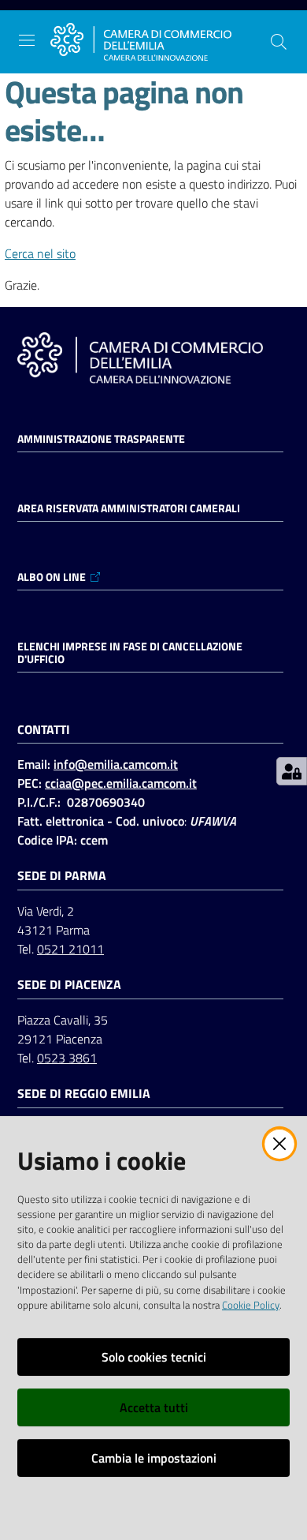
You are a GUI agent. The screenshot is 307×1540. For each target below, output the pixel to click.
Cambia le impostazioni (153, 1457)
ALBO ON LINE (51, 577)
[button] (278, 41)
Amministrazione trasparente (101, 439)
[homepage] (140, 42)
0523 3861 (67, 1057)
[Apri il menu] (26, 40)
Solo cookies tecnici (154, 1356)
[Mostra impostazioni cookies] (291, 771)
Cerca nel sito (40, 253)
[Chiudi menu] (250, 31)
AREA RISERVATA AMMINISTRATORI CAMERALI (128, 508)
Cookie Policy (250, 1305)
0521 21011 (70, 948)
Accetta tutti (154, 1407)
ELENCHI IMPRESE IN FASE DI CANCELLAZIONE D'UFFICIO (129, 653)
